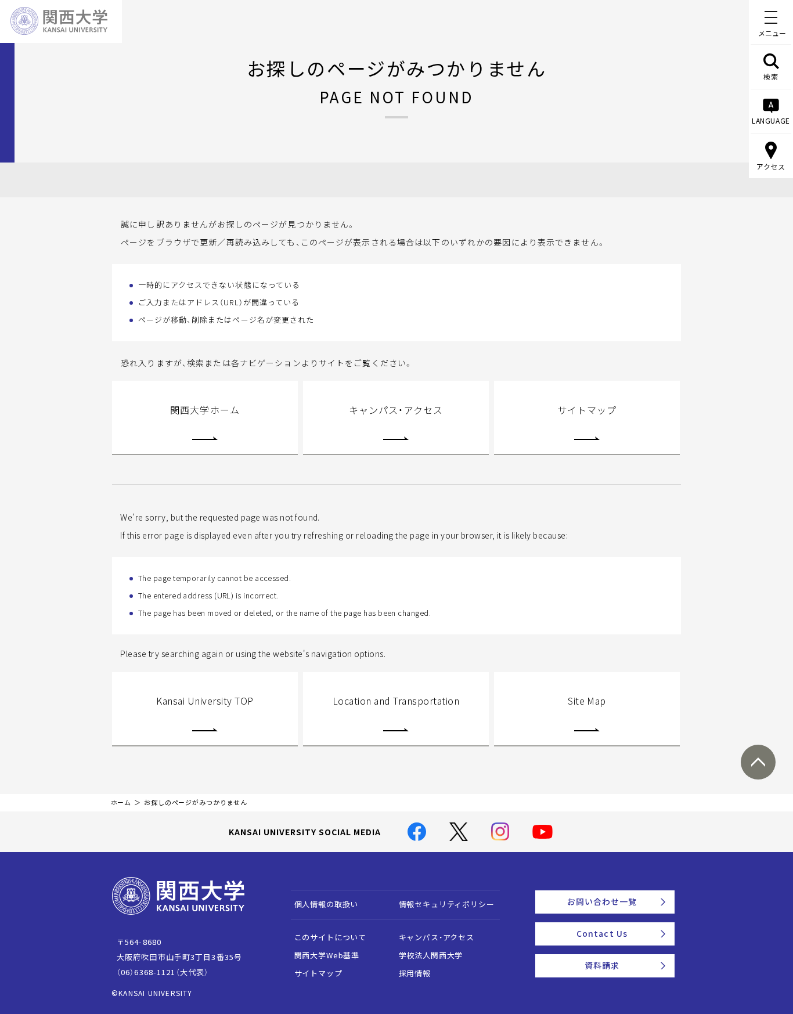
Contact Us (602, 933)
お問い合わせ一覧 (602, 901)
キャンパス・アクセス (396, 410)
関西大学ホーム (205, 410)
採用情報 (415, 973)
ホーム (121, 802)
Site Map (587, 701)
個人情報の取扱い (326, 904)
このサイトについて (330, 937)
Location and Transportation (396, 701)
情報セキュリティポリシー (447, 904)
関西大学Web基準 (327, 955)
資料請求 (602, 965)
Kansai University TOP (204, 701)
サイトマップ (587, 410)
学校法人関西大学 (431, 955)
